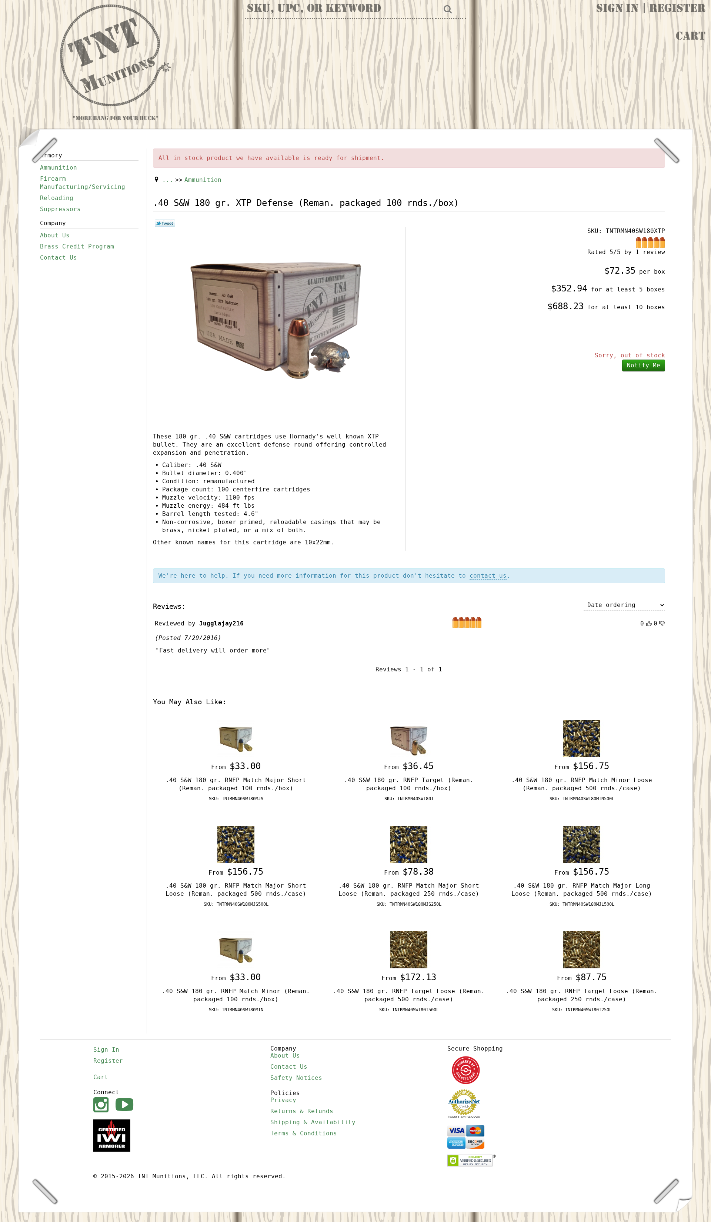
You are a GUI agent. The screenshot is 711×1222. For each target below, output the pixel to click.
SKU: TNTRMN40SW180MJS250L (409, 904)
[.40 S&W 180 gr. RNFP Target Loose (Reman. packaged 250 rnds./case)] (582, 949)
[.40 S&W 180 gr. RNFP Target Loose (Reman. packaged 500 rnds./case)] (409, 949)
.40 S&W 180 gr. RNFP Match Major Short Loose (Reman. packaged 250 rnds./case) (408, 889)
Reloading (56, 197)
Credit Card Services (464, 1117)
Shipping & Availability (313, 1122)
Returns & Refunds (301, 1111)
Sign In (617, 9)
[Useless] (662, 623)
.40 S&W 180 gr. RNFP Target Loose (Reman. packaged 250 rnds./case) (582, 995)
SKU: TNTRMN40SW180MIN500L (582, 798)
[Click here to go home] (115, 56)
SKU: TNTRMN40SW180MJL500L (582, 904)
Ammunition (58, 167)
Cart (690, 37)
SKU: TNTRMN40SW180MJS (236, 798)
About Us (55, 235)
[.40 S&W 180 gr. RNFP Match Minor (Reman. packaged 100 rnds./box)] (236, 949)
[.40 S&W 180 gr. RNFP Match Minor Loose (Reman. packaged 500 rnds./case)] (582, 738)
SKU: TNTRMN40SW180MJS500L (236, 904)
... (167, 179)
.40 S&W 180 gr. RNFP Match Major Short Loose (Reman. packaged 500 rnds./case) (236, 889)
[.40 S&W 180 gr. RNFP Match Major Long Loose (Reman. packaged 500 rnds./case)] (582, 843)
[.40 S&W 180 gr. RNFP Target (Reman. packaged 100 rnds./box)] (409, 738)
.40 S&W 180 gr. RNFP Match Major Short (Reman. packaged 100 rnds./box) (236, 784)
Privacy (283, 1100)
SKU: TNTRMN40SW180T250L (582, 1009)
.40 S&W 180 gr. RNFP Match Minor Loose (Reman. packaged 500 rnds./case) (581, 784)
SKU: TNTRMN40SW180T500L (409, 1009)
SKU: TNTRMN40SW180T (409, 798)
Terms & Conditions (303, 1133)
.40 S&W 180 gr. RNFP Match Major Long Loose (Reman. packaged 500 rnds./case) (581, 889)
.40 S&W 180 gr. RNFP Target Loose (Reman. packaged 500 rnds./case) (409, 995)
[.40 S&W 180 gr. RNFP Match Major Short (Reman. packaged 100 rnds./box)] (236, 738)
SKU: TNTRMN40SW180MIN (236, 1009)
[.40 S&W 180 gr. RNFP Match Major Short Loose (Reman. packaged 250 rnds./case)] (409, 843)
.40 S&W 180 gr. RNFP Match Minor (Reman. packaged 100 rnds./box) (236, 995)
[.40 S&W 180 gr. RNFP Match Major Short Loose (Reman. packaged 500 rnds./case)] (236, 843)
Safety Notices (296, 1077)
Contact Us (58, 257)
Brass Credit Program (77, 246)
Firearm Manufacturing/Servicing (82, 182)
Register (677, 9)
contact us (488, 575)
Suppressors (60, 209)
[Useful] (649, 623)
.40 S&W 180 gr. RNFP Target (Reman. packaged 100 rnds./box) (409, 784)
